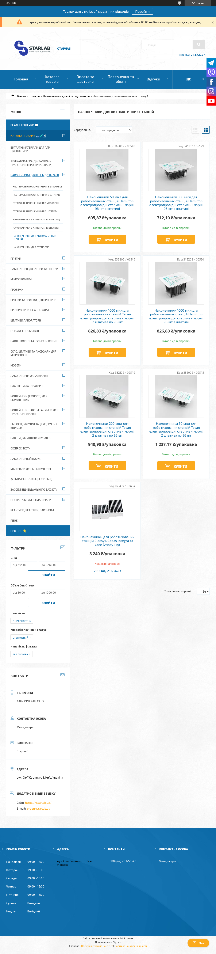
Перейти (142, 11)
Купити (111, 240)
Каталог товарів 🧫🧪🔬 (29, 135)
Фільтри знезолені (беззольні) (31, 479)
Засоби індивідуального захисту (34, 489)
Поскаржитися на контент (97, 945)
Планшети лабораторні (27, 386)
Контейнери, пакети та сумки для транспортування (34, 411)
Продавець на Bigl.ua (108, 941)
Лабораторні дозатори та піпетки (34, 269)
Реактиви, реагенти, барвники (32, 510)
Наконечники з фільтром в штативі (36, 227)
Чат (201, 943)
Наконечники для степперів (31, 247)
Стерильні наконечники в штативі (35, 211)
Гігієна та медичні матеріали (31, 500)
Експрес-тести (21, 448)
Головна (21, 79)
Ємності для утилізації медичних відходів (34, 425)
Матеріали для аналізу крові (31, 469)
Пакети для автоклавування (31, 438)
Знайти (48, 575)
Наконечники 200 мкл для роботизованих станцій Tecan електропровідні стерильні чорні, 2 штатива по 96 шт (107, 429)
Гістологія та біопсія (25, 330)
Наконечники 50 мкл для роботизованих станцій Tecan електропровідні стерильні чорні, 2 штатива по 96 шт (176, 429)
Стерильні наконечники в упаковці (36, 202)
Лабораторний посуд (25, 458)
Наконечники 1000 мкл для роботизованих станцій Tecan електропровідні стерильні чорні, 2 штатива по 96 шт (107, 316)
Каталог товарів (52, 79)
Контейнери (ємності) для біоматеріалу (29, 398)
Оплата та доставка (85, 79)
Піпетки (16, 258)
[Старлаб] (32, 58)
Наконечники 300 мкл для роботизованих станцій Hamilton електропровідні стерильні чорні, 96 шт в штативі (176, 202)
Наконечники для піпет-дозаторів (66, 96)
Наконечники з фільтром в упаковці (36, 219)
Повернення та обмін (121, 79)
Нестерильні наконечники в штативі (37, 194)
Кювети (16, 365)
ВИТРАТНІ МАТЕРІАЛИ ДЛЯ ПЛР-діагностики (31, 149)
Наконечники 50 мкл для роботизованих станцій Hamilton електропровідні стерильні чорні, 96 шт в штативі (107, 202)
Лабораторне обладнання (29, 375)
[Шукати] (199, 44)
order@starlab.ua (38, 808)
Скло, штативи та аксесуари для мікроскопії (33, 353)
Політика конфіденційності (131, 945)
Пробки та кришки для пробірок (33, 300)
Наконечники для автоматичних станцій (34, 237)
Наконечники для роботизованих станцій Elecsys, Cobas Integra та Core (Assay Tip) (107, 541)
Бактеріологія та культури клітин (34, 341)
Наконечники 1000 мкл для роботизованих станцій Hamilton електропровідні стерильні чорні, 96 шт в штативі (176, 316)
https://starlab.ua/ (38, 802)
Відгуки (153, 79)
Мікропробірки (21, 279)
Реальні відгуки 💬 (24, 125)
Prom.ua (128, 938)
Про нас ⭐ (18, 531)
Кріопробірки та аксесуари (30, 310)
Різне (14, 520)
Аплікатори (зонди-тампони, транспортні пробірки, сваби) (31, 163)
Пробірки (17, 289)
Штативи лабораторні (26, 320)
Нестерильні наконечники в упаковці (37, 186)
